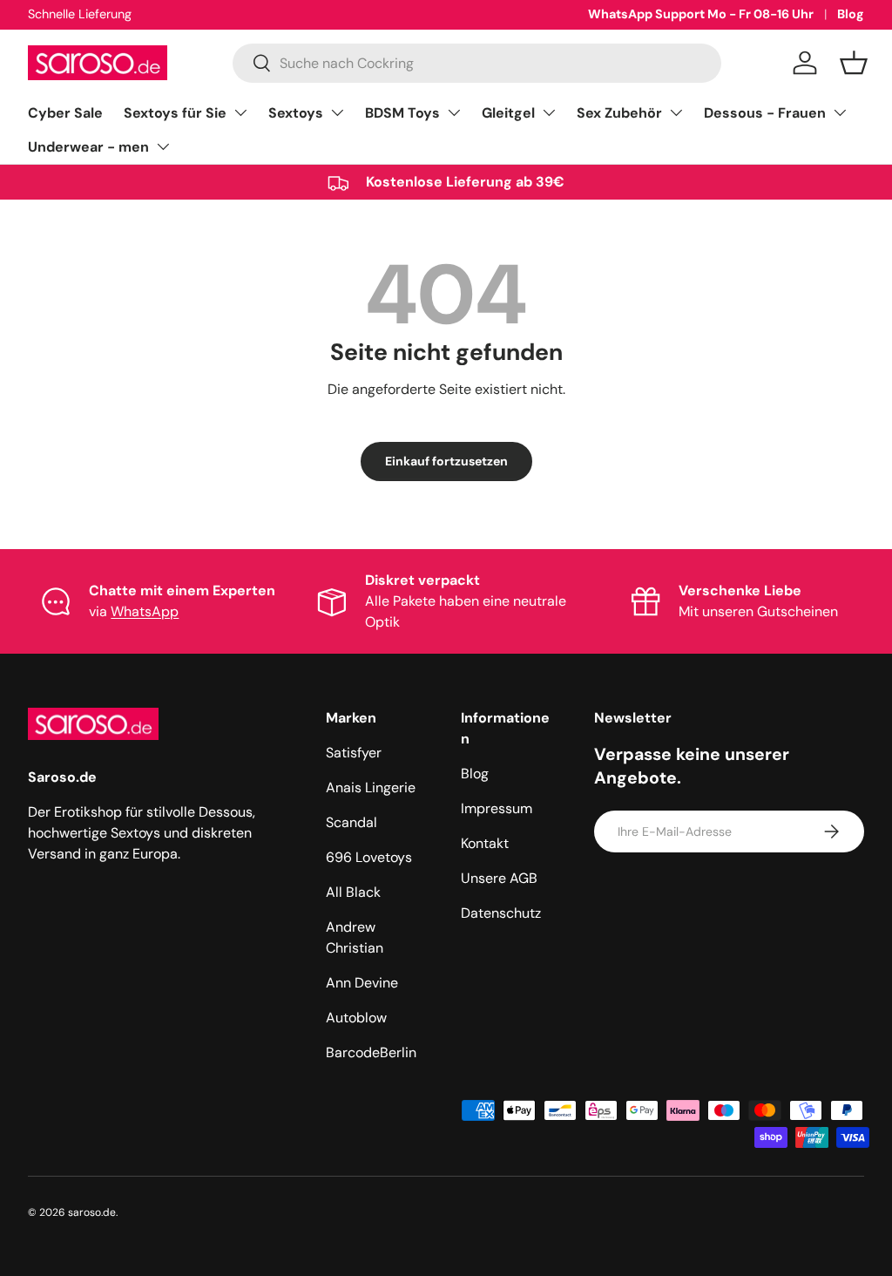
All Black (353, 892)
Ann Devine (362, 983)
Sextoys (295, 113)
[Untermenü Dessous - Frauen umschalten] (839, 112)
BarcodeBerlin (371, 1052)
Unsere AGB (499, 878)
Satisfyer (354, 752)
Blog (850, 14)
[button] (854, 63)
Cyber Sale (65, 113)
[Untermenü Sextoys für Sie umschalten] (240, 112)
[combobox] (477, 63)
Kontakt (485, 843)
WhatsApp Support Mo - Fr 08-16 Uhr (701, 14)
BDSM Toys (402, 113)
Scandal (351, 822)
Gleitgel (508, 113)
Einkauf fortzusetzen (446, 461)
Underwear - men (88, 147)
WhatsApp (145, 611)
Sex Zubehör (619, 113)
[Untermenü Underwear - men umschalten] (162, 146)
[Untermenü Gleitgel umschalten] (548, 112)
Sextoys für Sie (175, 113)
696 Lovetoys (369, 857)
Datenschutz (501, 913)
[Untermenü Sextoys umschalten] (337, 112)
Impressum (496, 808)
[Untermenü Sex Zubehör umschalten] (676, 112)
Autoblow (356, 1017)
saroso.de (92, 1212)
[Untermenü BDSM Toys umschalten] (453, 112)
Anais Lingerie (371, 787)
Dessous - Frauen (765, 113)
